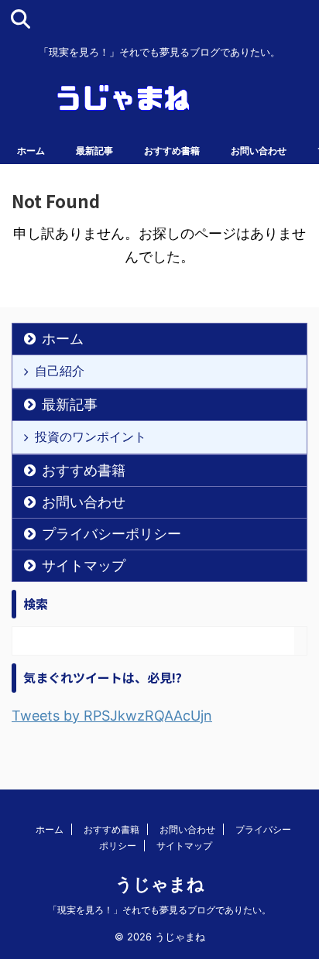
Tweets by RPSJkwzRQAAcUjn (112, 715)
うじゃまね (159, 884)
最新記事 (94, 150)
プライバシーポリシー (111, 534)
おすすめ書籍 (172, 150)
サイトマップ (83, 565)
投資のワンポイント (90, 436)
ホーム (31, 150)
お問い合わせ (258, 150)
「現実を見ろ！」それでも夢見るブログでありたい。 (159, 910)
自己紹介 (59, 370)
